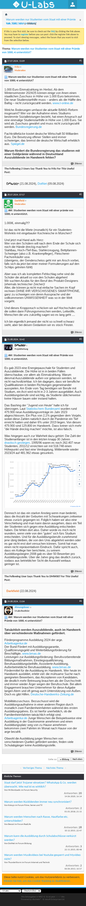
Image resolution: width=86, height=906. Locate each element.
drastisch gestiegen (17, 442)
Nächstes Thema (54, 768)
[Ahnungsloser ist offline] (8, 610)
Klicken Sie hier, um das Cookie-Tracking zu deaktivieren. (37, 881)
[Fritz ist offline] (8, 69)
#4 (80, 601)
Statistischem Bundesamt (43, 408)
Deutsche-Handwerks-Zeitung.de (52, 694)
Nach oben (77, 759)
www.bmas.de (31, 653)
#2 (80, 194)
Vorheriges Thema (32, 768)
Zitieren (78, 164)
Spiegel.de (17, 144)
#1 (80, 61)
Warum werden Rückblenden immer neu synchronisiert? (38, 801)
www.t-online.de (63, 103)
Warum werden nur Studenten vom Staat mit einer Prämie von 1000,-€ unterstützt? (41, 21)
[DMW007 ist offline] (8, 347)
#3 (80, 339)
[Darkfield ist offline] (8, 204)
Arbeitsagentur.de (15, 643)
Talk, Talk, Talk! (15, 23)
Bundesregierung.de (29, 127)
